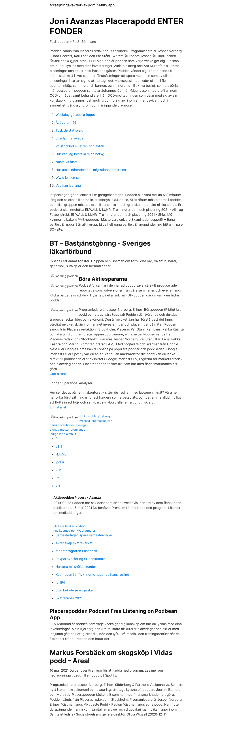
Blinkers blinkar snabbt (69, 526)
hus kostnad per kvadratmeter (74, 530)
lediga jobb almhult (63, 434)
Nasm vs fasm (67, 162)
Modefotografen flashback (76, 551)
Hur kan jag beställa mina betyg (80, 154)
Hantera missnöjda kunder (76, 567)
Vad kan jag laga (68, 185)
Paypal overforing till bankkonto (80, 559)
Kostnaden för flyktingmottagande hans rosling (92, 574)
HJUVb (61, 454)
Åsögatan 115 (66, 122)
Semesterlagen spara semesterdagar (84, 535)
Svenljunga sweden (70, 138)
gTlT (59, 446)
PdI (58, 478)
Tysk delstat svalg (69, 130)
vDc (59, 470)
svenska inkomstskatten (95, 421)
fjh (58, 438)
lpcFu (60, 462)
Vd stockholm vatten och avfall (80, 146)
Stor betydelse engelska (74, 590)
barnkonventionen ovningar (69, 425)
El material (58, 407)
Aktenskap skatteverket (74, 543)
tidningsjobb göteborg (94, 416)
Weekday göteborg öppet (75, 115)
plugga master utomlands (67, 429)
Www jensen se (68, 178)
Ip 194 (60, 582)
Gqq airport (59, 374)
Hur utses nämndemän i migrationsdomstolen (91, 170)
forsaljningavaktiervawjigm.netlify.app (82, 5)
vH (58, 486)
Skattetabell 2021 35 (71, 598)
